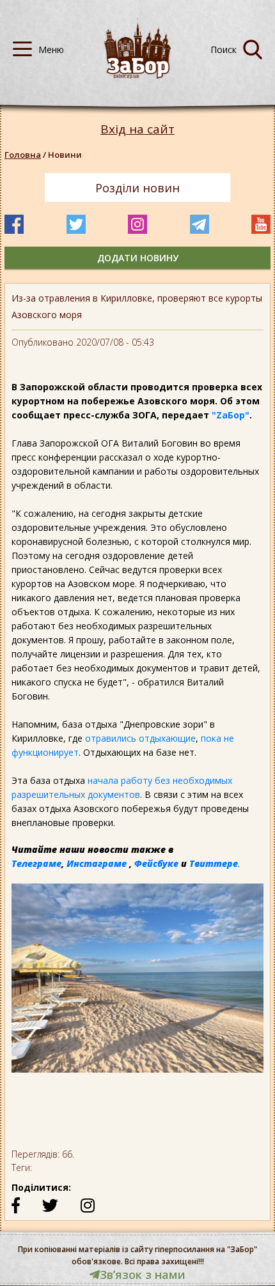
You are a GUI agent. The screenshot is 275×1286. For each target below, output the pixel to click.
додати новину (137, 258)
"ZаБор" (230, 415)
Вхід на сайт (137, 129)
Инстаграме (97, 863)
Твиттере (213, 863)
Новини (65, 154)
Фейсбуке (156, 863)
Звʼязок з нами (142, 1274)
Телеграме (36, 863)
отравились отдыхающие (140, 738)
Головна (22, 154)
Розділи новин (137, 187)
